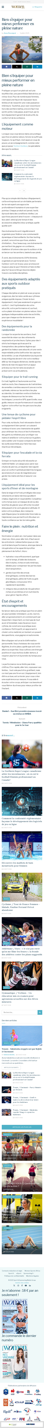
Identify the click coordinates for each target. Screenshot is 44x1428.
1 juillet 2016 (9, 1251)
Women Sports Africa (32, 1271)
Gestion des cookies (22, 1283)
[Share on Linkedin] (37, 67)
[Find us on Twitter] (14, 1285)
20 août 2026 (19, 170)
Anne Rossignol (10, 33)
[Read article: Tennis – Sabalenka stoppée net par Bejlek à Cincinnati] (22, 1036)
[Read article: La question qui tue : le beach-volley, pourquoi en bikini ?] (22, 1146)
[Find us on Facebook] (22, 1285)
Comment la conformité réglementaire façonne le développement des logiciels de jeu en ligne (28, 177)
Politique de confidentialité (14, 1276)
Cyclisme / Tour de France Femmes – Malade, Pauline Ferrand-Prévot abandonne (21, 907)
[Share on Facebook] (6, 67)
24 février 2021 (10, 1220)
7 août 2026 (7, 1005)
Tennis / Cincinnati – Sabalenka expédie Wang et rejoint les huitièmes (25, 1112)
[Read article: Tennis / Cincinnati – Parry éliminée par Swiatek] (6, 1089)
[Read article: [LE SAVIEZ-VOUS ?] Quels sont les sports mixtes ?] (22, 1177)
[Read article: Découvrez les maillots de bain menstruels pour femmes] (22, 845)
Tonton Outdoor (20, 146)
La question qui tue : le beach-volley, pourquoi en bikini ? (19, 1153)
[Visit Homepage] (18, 7)
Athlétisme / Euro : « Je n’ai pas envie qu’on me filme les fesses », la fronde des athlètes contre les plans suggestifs (22, 951)
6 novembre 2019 (10, 1158)
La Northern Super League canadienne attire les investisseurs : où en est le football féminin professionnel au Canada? (28, 163)
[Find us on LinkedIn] (30, 1285)
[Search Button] (40, 1012)
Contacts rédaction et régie (12, 1271)
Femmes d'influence (12, 1197)
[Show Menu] (3, 6)
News (6, 766)
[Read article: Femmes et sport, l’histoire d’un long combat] (22, 1239)
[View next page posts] (24, 190)
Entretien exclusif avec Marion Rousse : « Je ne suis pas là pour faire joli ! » (20, 1214)
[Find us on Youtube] (26, 1285)
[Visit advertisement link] (22, 1424)
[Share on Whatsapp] (27, 67)
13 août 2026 (19, 183)
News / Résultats (11, 1043)
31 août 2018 (9, 1189)
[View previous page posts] (20, 190)
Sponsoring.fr (29, 1273)
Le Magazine (37, 7)
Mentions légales (32, 1276)
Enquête (7, 1134)
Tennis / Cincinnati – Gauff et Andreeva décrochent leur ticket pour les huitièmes (25, 1099)
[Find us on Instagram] (18, 1285)
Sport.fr (11, 1273)
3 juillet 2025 (24, 33)
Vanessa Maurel (9, 1054)
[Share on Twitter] (17, 67)
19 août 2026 (18, 1093)
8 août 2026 (7, 913)
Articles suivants (12, 1067)
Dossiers (8, 1228)
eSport (18, 1273)
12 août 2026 (7, 869)
